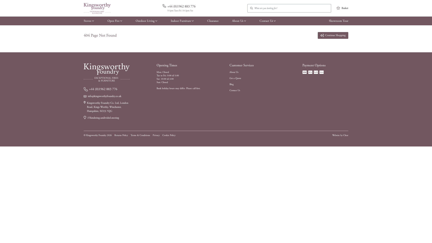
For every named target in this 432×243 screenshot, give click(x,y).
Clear (345, 135)
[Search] (251, 8)
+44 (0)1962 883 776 (181, 6)
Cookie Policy (169, 135)
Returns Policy (121, 135)
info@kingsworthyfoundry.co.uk (104, 96)
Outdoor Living (145, 21)
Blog (232, 84)
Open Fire (113, 21)
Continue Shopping (335, 35)
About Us (237, 21)
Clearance (213, 21)
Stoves (87, 21)
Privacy (156, 135)
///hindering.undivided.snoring (103, 118)
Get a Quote (235, 78)
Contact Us (266, 21)
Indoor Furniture (181, 21)
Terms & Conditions (140, 135)
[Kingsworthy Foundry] (97, 8)
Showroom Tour (338, 21)
